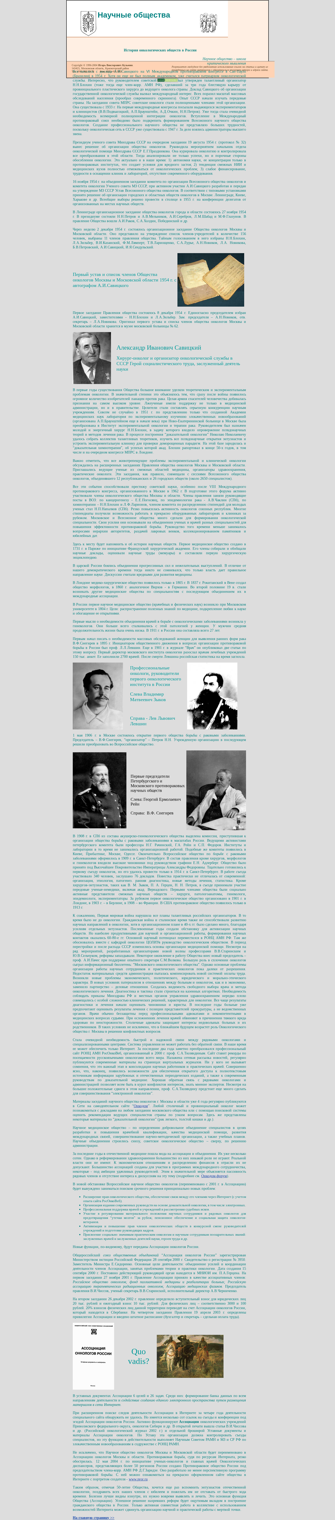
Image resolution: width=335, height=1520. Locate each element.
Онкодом (141, 1106)
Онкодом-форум (214, 1176)
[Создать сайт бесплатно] (167, 81)
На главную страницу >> (93, 1518)
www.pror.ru (138, 1479)
